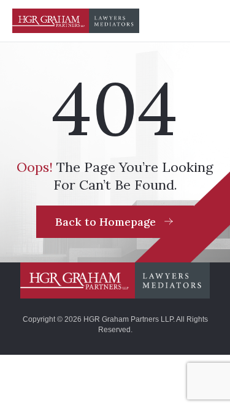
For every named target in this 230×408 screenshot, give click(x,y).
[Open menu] (205, 21)
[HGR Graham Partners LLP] (115, 280)
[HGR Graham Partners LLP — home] (75, 21)
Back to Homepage (105, 222)
